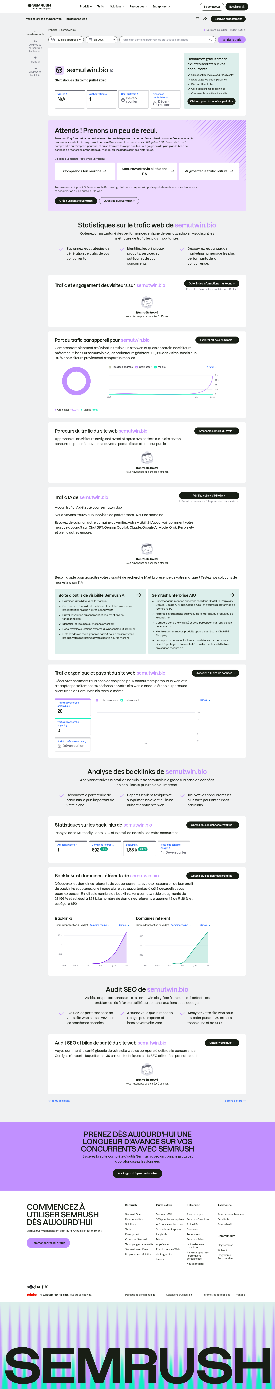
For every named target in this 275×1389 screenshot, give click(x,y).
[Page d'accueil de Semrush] (39, 7)
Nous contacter (195, 1264)
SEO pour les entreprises (170, 1219)
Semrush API (225, 1224)
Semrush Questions (198, 1219)
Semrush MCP (164, 1214)
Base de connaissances (231, 1214)
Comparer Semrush (136, 1239)
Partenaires (193, 1234)
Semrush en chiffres (136, 1249)
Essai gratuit (236, 6)
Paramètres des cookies (216, 1295)
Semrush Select (196, 1239)
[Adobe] (32, 1294)
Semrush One (133, 1214)
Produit (84, 6)
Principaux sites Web (168, 1249)
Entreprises (160, 6)
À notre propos (195, 1214)
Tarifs (100, 6)
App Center (162, 1244)
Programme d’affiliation (138, 1254)
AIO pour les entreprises (169, 1224)
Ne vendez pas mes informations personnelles (198, 1255)
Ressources (137, 6)
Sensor (160, 1259)
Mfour (159, 1239)
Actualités (192, 1224)
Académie (223, 1219)
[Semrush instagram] (31, 1287)
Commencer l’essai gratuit (48, 1243)
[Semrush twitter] (46, 1287)
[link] (44, 19)
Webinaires (224, 1250)
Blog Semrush (225, 1245)
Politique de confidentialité (140, 1295)
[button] (197, 19)
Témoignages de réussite (139, 1244)
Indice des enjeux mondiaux (196, 1246)
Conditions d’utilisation (179, 1295)
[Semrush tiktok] (35, 1287)
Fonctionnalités (134, 1219)
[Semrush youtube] (39, 1287)
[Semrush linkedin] (27, 1287)
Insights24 (161, 1234)
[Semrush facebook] (42, 1287)
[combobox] (164, 39)
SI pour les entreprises (168, 1229)
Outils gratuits (164, 1254)
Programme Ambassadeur (226, 1257)
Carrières (192, 1229)
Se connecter (212, 6)
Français (240, 1295)
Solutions (115, 6)
